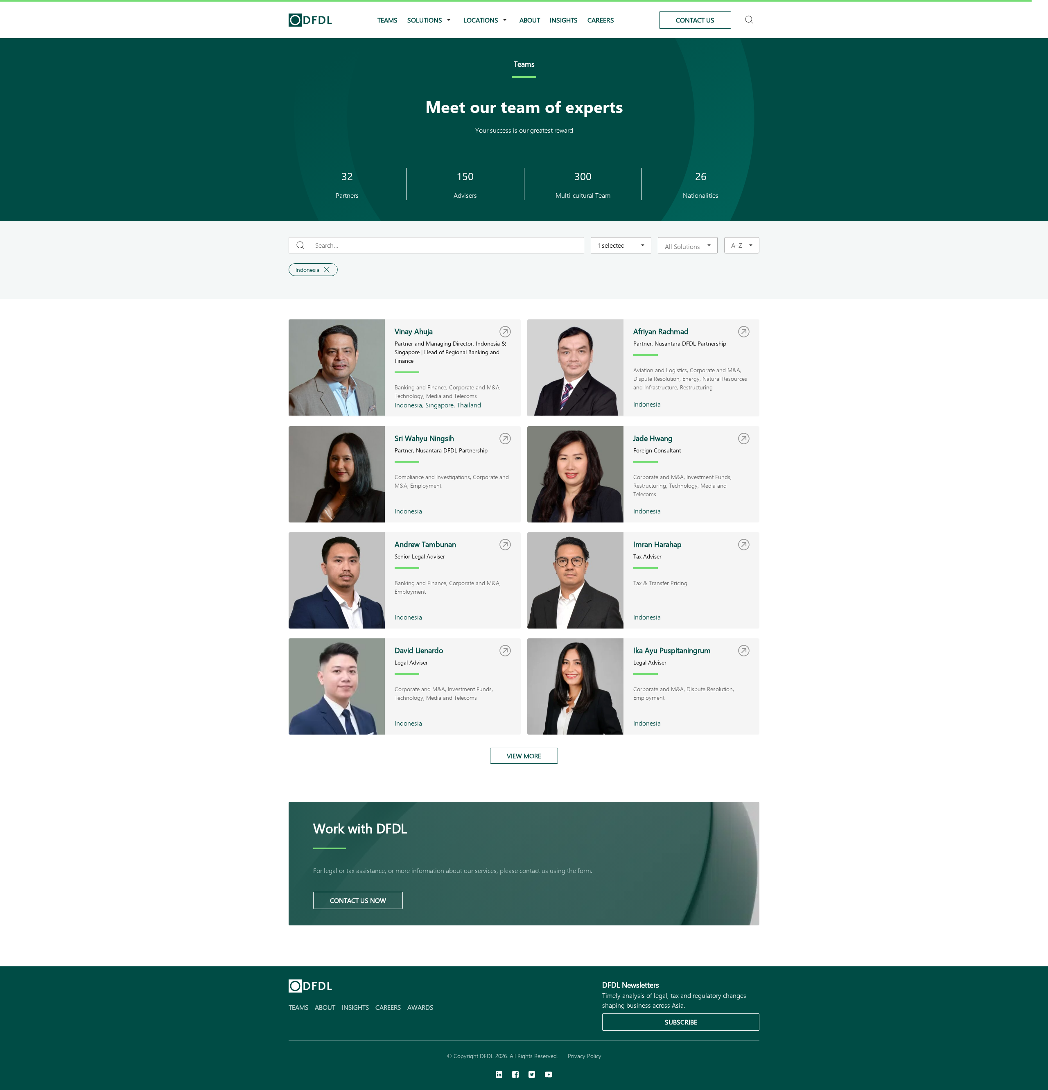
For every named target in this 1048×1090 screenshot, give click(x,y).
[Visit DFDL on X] (532, 1075)
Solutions (424, 20)
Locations (480, 20)
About (529, 20)
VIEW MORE (524, 755)
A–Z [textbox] (736, 245)
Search (750, 16)
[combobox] (621, 245)
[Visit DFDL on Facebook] (515, 1075)
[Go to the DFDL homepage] (310, 20)
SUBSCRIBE (681, 1022)
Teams (387, 20)
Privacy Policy (584, 1056)
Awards (420, 1007)
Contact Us (695, 20)
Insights (564, 20)
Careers (600, 20)
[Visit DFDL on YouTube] (548, 1075)
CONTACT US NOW (358, 900)
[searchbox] (683, 246)
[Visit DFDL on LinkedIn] (499, 1075)
